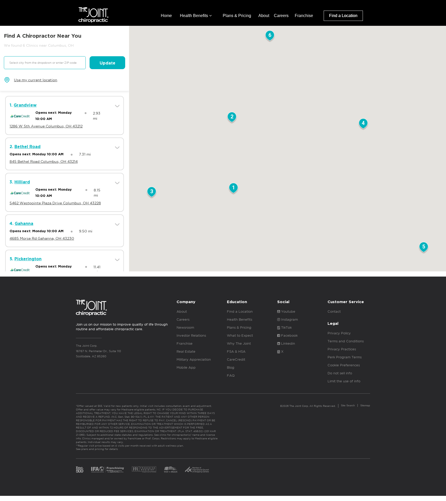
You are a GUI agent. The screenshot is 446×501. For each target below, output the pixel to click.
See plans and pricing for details (97, 448)
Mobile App (186, 367)
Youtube (287, 311)
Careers (281, 15)
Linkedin (287, 343)
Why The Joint (239, 343)
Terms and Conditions (346, 341)
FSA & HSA (236, 351)
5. (26, 259)
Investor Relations (191, 335)
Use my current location (35, 80)
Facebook (289, 335)
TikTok (286, 327)
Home (166, 15)
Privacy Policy (339, 333)
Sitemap (365, 405)
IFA (107, 469)
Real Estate (186, 351)
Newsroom (185, 327)
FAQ (231, 375)
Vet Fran (170, 469)
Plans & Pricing (237, 15)
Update (107, 63)
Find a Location (343, 15)
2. (25, 147)
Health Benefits (194, 15)
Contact (334, 311)
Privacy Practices (342, 349)
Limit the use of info (344, 381)
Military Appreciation (194, 359)
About (263, 15)
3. (20, 182)
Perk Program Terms (345, 357)
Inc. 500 (79, 469)
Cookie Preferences (344, 365)
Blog (230, 367)
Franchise (304, 15)
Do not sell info (340, 373)
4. (21, 224)
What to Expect (240, 335)
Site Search (348, 405)
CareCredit (236, 359)
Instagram (289, 319)
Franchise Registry (144, 469)
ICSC (197, 469)
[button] (233, 189)
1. (23, 105)
